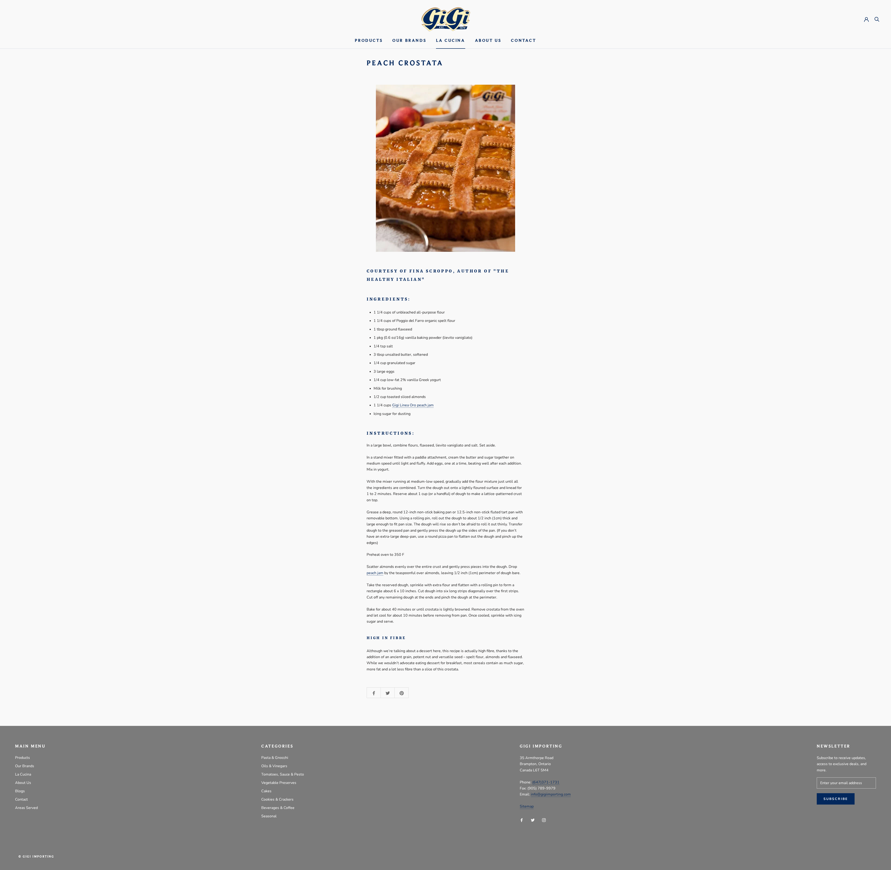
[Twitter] (533, 820)
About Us (488, 41)
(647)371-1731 (545, 782)
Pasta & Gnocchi (274, 757)
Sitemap (527, 806)
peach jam (375, 573)
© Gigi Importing (36, 856)
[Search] (877, 18)
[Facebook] (521, 820)
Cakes (266, 791)
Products (369, 41)
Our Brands (409, 41)
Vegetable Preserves (278, 782)
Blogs (20, 791)
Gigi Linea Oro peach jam (413, 405)
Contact (523, 41)
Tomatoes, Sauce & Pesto (282, 774)
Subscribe (835, 799)
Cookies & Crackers (277, 799)
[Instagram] (544, 820)
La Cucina (450, 41)
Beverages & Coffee (277, 807)
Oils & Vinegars (274, 766)
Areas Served (26, 807)
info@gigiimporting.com (551, 794)
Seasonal (269, 816)
